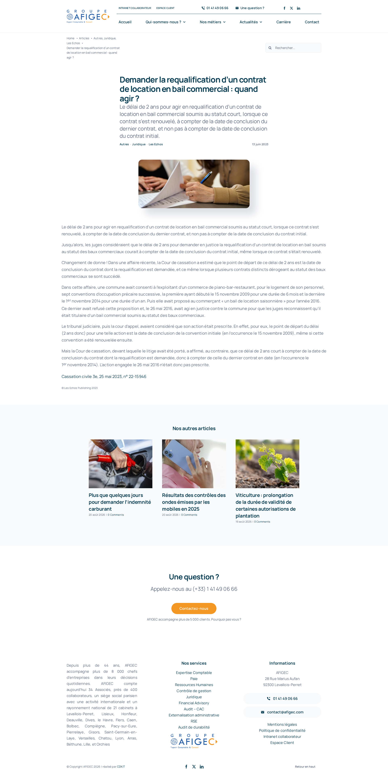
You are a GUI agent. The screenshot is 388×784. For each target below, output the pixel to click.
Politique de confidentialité (282, 730)
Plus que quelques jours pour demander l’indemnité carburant (120, 502)
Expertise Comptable (194, 672)
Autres (124, 144)
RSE (194, 721)
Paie (194, 678)
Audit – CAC (194, 709)
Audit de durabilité (194, 727)
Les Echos (156, 144)
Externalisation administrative (194, 715)
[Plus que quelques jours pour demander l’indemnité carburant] (120, 463)
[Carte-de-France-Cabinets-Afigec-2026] (88, 11)
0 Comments (116, 515)
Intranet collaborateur (282, 736)
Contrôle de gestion (194, 690)
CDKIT (121, 766)
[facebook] (284, 8)
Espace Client (282, 742)
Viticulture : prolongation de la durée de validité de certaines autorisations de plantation (266, 505)
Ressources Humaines (194, 684)
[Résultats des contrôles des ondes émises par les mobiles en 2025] (194, 463)
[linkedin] (298, 8)
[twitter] (291, 8)
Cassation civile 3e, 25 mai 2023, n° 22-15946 (104, 376)
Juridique (138, 144)
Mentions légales (282, 724)
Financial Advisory (194, 702)
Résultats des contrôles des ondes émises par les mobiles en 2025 (194, 502)
